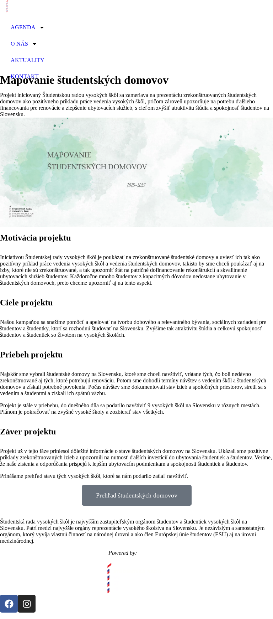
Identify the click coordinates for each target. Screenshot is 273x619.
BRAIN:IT (151, 553)
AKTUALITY (27, 60)
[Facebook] (9, 604)
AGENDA (23, 27)
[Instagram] (27, 604)
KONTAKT (25, 76)
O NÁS (19, 44)
